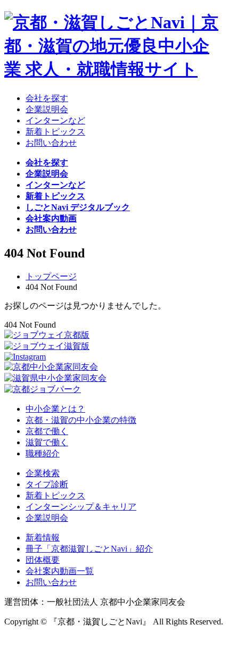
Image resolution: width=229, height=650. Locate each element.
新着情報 (43, 537)
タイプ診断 (47, 484)
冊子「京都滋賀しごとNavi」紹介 (89, 548)
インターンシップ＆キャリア (81, 506)
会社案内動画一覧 (60, 571)
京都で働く (47, 431)
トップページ (51, 276)
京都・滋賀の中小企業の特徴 (81, 419)
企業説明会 (47, 517)
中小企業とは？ (55, 408)
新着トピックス (55, 495)
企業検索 (43, 473)
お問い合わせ (51, 582)
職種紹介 (43, 453)
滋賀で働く (47, 442)
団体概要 (43, 559)
